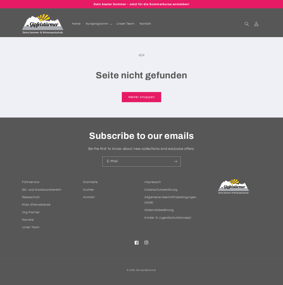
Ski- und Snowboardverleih (41, 189)
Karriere (28, 219)
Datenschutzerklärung (161, 189)
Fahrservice (30, 182)
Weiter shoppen (141, 97)
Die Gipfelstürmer (146, 270)
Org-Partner (31, 212)
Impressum (152, 182)
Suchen (88, 189)
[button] (98, 24)
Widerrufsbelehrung (159, 210)
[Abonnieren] (175, 161)
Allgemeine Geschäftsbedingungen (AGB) (170, 200)
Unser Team (31, 227)
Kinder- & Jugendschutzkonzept (167, 217)
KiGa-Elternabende (36, 204)
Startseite (90, 182)
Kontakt (89, 197)
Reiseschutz (31, 197)
